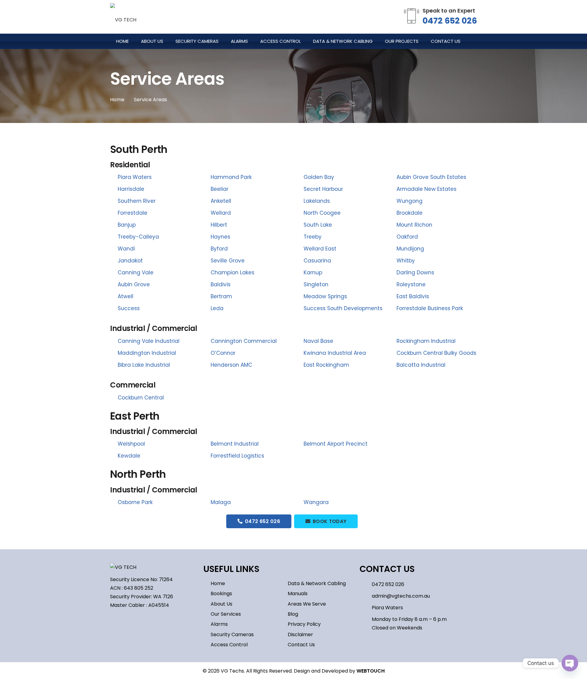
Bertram (221, 296)
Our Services (226, 614)
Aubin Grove (134, 284)
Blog (293, 614)
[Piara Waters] (366, 607)
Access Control (229, 644)
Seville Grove (228, 260)
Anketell (221, 201)
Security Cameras (232, 634)
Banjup (127, 224)
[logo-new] (123, 17)
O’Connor (223, 353)
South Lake (318, 224)
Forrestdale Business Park (430, 308)
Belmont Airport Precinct (335, 443)
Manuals (298, 593)
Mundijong (410, 248)
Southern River (137, 201)
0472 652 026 (450, 20)
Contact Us (301, 644)
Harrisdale (131, 189)
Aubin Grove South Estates (431, 177)
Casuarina (317, 260)
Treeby (313, 236)
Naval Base (318, 341)
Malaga (221, 502)
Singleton (316, 284)
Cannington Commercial (244, 341)
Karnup (313, 272)
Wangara (316, 502)
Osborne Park (135, 502)
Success (129, 308)
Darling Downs (415, 272)
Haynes (220, 236)
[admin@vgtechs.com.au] (366, 596)
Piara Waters (135, 177)
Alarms (219, 624)
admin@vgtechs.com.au (401, 595)
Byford (219, 248)
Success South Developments (343, 308)
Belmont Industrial (235, 443)
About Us (221, 603)
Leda (217, 308)
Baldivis (221, 284)
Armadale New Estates (426, 189)
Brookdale (410, 213)
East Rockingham (326, 365)
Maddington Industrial (147, 353)
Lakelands (317, 201)
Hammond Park (231, 177)
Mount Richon (414, 224)
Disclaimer (300, 634)
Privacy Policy (304, 624)
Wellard (221, 213)
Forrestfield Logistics (237, 455)
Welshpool (131, 443)
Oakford (407, 236)
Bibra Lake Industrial (144, 365)
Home (218, 583)
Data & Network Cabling (317, 583)
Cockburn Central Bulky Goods (436, 353)
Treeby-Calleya (138, 236)
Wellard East (320, 248)
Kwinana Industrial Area (335, 353)
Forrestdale (132, 213)
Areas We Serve (307, 603)
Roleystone (411, 284)
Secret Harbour (323, 189)
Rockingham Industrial (426, 341)
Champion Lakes (232, 272)
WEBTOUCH (370, 670)
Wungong (410, 201)
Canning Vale (135, 272)
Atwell (125, 296)
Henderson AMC (231, 365)
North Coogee (322, 213)
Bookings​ (221, 593)
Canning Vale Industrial (148, 341)
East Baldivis (413, 296)
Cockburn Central (141, 397)
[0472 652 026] (366, 584)
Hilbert (219, 224)
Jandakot (130, 260)
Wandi (126, 248)
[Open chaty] (570, 663)
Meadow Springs (325, 296)
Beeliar (219, 189)
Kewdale (129, 455)
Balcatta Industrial (421, 365)
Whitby (406, 260)
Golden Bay (319, 177)
